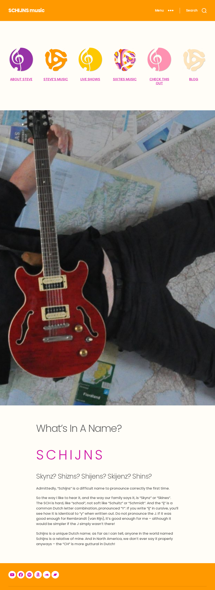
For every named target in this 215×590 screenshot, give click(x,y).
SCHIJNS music (26, 10)
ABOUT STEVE (21, 79)
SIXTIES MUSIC (125, 79)
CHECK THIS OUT (159, 81)
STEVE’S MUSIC (55, 79)
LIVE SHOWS (90, 79)
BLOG (193, 79)
